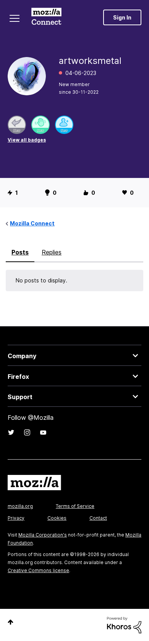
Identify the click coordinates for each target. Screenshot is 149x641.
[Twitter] (11, 432)
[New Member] (64, 125)
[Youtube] (43, 432)
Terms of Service (75, 506)
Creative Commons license (38, 570)
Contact (98, 518)
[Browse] (14, 18)
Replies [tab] (52, 252)
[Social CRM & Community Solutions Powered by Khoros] (124, 624)
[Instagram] (27, 432)
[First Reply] (17, 125)
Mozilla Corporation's (42, 535)
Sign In (122, 17)
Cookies (56, 518)
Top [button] (10, 622)
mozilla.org (20, 506)
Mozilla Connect (46, 17)
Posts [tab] (20, 252)
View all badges (27, 140)
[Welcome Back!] (40, 125)
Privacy (16, 518)
